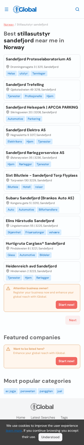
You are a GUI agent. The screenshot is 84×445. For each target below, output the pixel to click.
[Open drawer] (6, 9)
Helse (11, 73)
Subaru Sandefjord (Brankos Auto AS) (40, 198)
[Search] (77, 9)
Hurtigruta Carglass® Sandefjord (35, 243)
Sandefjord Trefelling (25, 84)
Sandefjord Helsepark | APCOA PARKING (42, 107)
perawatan (28, 391)
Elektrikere (15, 141)
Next (73, 320)
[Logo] (24, 9)
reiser (39, 187)
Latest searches (43, 417)
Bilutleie (13, 187)
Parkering (34, 119)
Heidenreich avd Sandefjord (31, 266)
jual (59, 391)
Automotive (15, 119)
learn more (14, 430)
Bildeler (45, 255)
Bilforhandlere (48, 210)
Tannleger (39, 73)
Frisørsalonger (34, 232)
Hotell (27, 187)
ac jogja (11, 391)
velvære (54, 232)
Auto (11, 210)
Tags (64, 417)
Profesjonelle (33, 96)
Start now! (66, 361)
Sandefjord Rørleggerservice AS (35, 152)
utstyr (24, 73)
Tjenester (14, 96)
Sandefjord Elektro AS (26, 130)
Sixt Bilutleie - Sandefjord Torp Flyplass (42, 175)
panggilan (46, 391)
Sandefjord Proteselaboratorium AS (38, 59)
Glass (11, 255)
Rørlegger (25, 164)
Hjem (50, 96)
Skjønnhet (14, 232)
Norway (9, 24)
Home (20, 417)
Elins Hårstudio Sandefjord (30, 220)
